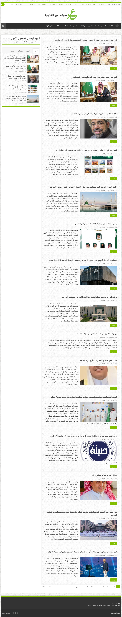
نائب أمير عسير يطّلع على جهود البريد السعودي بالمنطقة (95, 77)
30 (87, 587)
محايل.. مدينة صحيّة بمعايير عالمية (104, 475)
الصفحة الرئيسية (99, 43)
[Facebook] (19, 4)
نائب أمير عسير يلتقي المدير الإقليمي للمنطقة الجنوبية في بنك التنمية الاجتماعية (86, 40)
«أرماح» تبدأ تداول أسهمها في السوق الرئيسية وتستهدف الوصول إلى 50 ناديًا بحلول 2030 (83, 260)
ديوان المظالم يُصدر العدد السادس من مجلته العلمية (97, 334)
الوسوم (12, 51)
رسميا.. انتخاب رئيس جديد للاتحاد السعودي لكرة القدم (96, 224)
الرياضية (68, 4)
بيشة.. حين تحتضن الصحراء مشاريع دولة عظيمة (98, 360)
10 (96, 587)
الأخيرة (36, 51)
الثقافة (95, 4)
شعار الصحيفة (115, 613)
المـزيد (114, 68)
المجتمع (88, 4)
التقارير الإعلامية (35, 4)
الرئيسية (101, 4)
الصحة (82, 4)
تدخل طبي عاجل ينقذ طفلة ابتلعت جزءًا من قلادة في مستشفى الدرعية (89, 297)
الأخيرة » (77, 587)
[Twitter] (17, 4)
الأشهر (28, 51)
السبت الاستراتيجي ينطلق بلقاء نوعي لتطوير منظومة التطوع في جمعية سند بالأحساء (84, 397)
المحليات (44, 4)
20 (92, 587)
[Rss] (21, 4)
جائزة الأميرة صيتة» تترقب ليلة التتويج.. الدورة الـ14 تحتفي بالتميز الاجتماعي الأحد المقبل (83, 436)
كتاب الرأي (101, 117)
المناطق (61, 4)
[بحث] (2, 4)
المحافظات (53, 4)
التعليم (75, 4)
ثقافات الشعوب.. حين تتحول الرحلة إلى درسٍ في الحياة (95, 114)
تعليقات (20, 51)
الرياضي (102, 227)
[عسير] (61, 14)
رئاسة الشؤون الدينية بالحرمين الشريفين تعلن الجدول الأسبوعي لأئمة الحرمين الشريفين (83, 187)
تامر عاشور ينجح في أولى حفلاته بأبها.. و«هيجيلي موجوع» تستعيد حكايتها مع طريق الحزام (82, 552)
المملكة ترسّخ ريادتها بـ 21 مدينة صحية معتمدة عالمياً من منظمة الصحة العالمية (86, 150)
